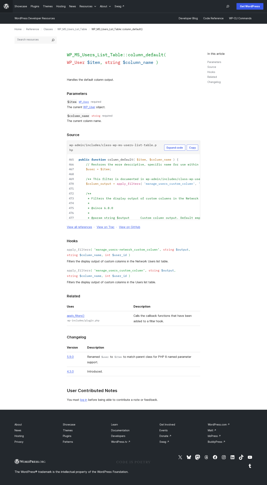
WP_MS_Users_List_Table (72, 29)
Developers (118, 435)
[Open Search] (228, 6)
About (18, 424)
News (18, 430)
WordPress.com (219, 424)
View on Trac (105, 227)
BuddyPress (216, 441)
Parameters (214, 62)
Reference (32, 29)
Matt (212, 430)
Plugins (67, 435)
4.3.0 (70, 371)
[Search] (53, 40)
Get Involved (167, 424)
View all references (79, 227)
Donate (165, 435)
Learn (114, 424)
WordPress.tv (120, 441)
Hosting (19, 435)
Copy (192, 147)
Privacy (19, 441)
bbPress (214, 435)
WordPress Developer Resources (35, 18)
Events (163, 430)
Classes (48, 29)
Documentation (120, 430)
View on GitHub (129, 227)
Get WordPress (250, 6)
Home (18, 29)
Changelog (214, 81)
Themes (68, 430)
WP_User (84, 101)
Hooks (211, 71)
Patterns (68, 441)
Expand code (175, 147)
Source (211, 66)
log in (83, 400)
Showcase (69, 424)
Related (212, 76)
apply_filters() (75, 316)
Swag (164, 441)
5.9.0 (70, 357)
